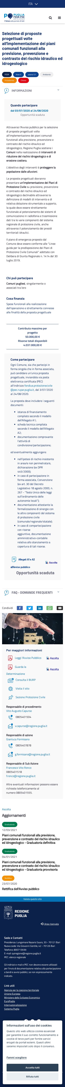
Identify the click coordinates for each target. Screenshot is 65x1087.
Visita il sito (22, 688)
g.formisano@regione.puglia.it (32, 754)
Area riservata (51, 924)
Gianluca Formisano (17, 739)
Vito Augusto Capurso (19, 711)
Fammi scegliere (17, 1057)
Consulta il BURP (26, 680)
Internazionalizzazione (15, 1005)
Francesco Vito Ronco (18, 768)
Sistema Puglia (11, 1009)
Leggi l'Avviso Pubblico (28, 658)
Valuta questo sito (32, 899)
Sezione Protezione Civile (30, 697)
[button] (32, 3)
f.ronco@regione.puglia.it (21, 776)
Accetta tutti (32, 1067)
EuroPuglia (9, 1001)
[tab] (32, 90)
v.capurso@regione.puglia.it (31, 726)
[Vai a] (13, 17)
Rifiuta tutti (32, 1076)
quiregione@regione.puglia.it (26, 953)
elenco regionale (17, 957)
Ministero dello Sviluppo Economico (22, 997)
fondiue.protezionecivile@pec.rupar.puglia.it (31, 387)
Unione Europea (12, 994)
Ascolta (51, 562)
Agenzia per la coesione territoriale (21, 990)
